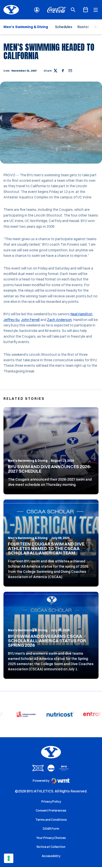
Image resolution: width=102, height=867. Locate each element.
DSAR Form (51, 828)
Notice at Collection (51, 847)
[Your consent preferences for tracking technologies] (8, 858)
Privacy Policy (51, 801)
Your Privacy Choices (51, 838)
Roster (83, 27)
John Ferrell (30, 320)
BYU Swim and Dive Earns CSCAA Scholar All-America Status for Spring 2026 (47, 640)
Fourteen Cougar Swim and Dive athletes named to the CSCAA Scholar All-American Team (46, 548)
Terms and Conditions (51, 819)
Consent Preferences (51, 810)
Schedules (63, 27)
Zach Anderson (59, 320)
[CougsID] (36, 10)
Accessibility (51, 856)
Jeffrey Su (11, 320)
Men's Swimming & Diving (28, 460)
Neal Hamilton (81, 314)
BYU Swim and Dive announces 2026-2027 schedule (49, 469)
